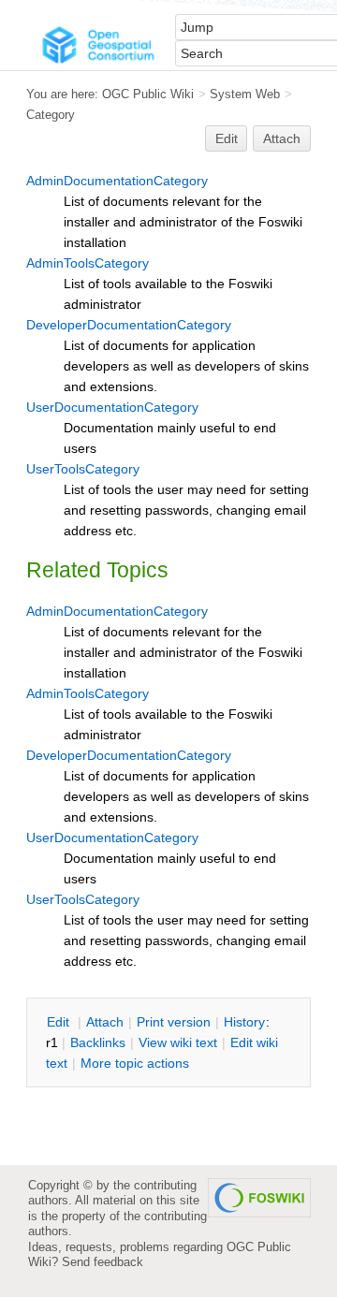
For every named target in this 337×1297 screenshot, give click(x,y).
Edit (226, 138)
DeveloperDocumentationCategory (128, 324)
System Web (245, 94)
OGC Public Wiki (148, 94)
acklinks (97, 1042)
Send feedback (102, 1262)
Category (50, 115)
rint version (174, 1021)
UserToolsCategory (82, 468)
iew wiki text (178, 1042)
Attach (281, 138)
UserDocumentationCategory (112, 407)
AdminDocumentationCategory (117, 180)
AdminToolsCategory (87, 262)
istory (244, 1021)
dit (60, 1021)
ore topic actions (135, 1063)
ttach (105, 1021)
